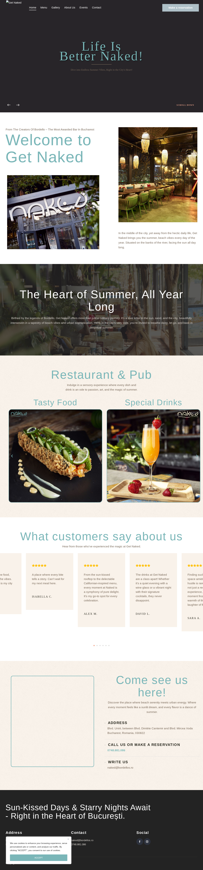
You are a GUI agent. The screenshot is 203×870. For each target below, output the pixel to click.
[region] (38, 850)
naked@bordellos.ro (82, 840)
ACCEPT (38, 858)
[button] (12, 456)
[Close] (68, 839)
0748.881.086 (116, 750)
